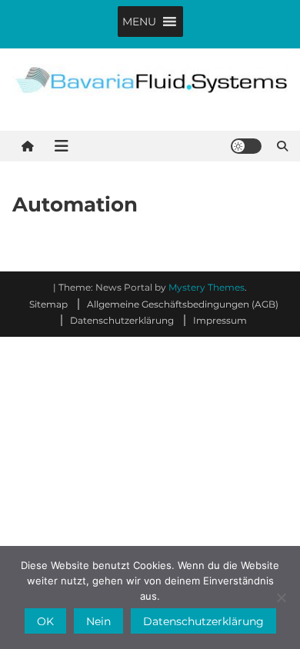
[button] (139, 21)
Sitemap (48, 304)
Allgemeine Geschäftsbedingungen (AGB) (182, 304)
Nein (98, 621)
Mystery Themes (206, 287)
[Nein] (280, 597)
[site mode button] (246, 146)
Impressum (220, 320)
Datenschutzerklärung (122, 320)
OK (45, 621)
